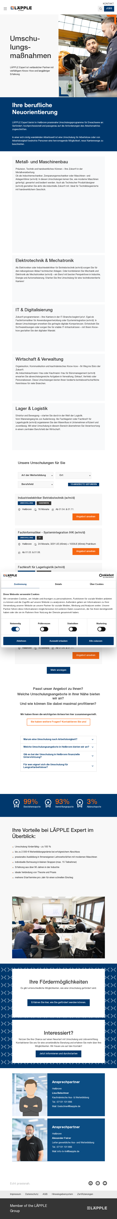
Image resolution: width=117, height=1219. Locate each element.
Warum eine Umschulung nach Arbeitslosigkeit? (50, 739)
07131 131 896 (64, 1102)
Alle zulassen (95, 641)
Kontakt (108, 4)
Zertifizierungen (85, 1194)
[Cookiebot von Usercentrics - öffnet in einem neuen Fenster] (101, 576)
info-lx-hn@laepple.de (68, 1152)
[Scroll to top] (110, 1202)
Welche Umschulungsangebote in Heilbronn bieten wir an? (56, 747)
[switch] (44, 629)
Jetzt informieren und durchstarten (58, 1054)
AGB (45, 1194)
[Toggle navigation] (5, 8)
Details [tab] (58, 584)
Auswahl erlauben (58, 641)
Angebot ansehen (85, 517)
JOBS (109, 9)
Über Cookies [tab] (97, 584)
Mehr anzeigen (58, 670)
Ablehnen (21, 641)
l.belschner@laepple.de (68, 1106)
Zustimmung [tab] (20, 584)
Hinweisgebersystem (62, 1194)
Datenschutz (31, 1194)
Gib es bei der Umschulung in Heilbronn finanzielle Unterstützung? (51, 756)
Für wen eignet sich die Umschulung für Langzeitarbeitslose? (45, 766)
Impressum (15, 1194)
